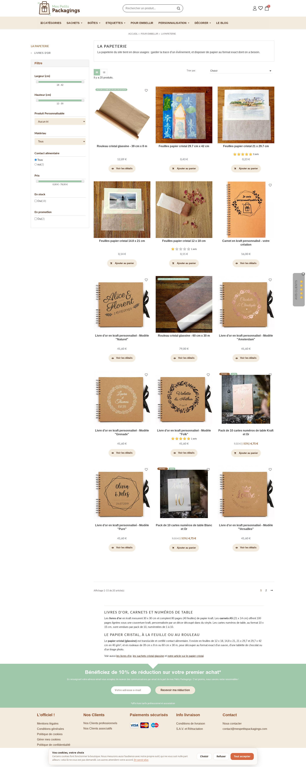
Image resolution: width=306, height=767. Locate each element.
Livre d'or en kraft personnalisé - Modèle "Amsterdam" (246, 337)
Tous (40, 159)
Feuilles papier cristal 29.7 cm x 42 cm (184, 146)
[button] (60, 739)
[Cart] (267, 8)
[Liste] (104, 72)
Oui (41, 200)
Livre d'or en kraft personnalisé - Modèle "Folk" (184, 432)
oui (40, 164)
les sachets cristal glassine (148, 655)
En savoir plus (141, 759)
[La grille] (97, 72)
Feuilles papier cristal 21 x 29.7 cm (246, 146)
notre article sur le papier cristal (185, 655)
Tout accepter (242, 756)
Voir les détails (122, 168)
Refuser (221, 756)
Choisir (241, 71)
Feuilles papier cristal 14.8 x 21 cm (122, 240)
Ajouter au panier (184, 168)
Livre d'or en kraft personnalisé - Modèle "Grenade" (122, 432)
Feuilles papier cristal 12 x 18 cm (184, 240)
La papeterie (40, 46)
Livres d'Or (42, 53)
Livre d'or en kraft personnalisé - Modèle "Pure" (122, 527)
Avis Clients (296, 290)
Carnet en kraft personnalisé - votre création (246, 242)
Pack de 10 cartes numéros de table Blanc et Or (184, 527)
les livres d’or (123, 655)
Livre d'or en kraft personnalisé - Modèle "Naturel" (122, 337)
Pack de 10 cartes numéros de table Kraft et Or (245, 432)
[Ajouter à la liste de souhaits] (146, 91)
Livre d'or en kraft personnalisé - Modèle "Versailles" (246, 527)
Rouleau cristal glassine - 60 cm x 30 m (184, 335)
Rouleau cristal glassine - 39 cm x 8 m (122, 146)
